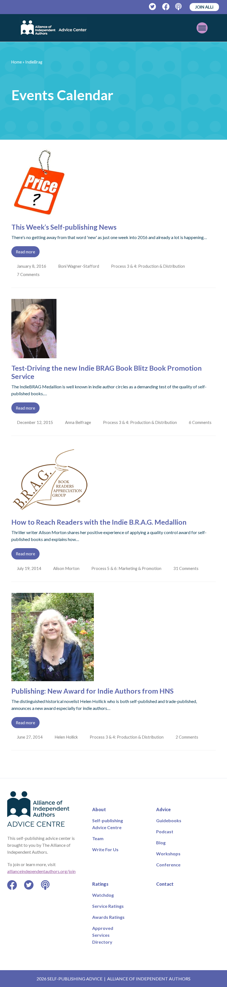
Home (16, 62)
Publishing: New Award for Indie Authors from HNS (92, 691)
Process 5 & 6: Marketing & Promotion (127, 568)
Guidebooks (168, 820)
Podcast (164, 831)
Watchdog (103, 895)
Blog (161, 842)
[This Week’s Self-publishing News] (39, 213)
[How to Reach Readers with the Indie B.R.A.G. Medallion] (50, 508)
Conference (168, 864)
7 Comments (29, 274)
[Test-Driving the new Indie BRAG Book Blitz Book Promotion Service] (33, 354)
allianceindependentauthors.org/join (41, 871)
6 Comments (202, 422)
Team (98, 838)
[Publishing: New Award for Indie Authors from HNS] (52, 677)
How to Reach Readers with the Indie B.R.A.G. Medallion (99, 522)
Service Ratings (108, 906)
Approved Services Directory (102, 934)
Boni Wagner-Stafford (79, 266)
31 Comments (187, 568)
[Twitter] (152, 6)
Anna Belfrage (79, 422)
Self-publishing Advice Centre (107, 824)
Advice (163, 809)
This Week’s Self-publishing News (64, 227)
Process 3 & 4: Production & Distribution (149, 266)
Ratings (100, 884)
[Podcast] (179, 6)
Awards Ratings (108, 917)
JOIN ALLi (204, 6)
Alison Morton (67, 568)
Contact (165, 884)
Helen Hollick (66, 736)
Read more (25, 251)
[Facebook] (166, 6)
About (99, 809)
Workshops (168, 853)
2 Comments (188, 736)
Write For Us (105, 849)
